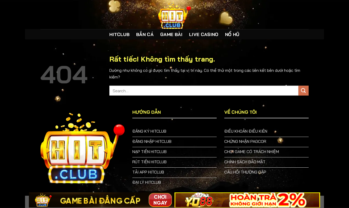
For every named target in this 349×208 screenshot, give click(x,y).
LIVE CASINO (203, 34)
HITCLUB (119, 34)
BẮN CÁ (145, 34)
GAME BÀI (171, 34)
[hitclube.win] (174, 14)
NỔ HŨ (232, 34)
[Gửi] (303, 91)
